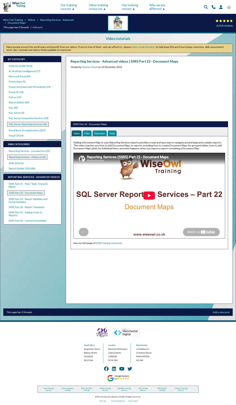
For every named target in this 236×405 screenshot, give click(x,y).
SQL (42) (13, 107)
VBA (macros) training (162, 389)
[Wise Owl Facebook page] (106, 368)
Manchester (142, 345)
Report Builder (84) (19, 102)
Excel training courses (49, 389)
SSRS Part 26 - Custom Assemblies (27, 220)
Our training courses (68, 7)
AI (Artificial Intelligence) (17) (24, 71)
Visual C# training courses (181, 389)
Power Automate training (68, 389)
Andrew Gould (89, 66)
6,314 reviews (224, 25)
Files (87, 133)
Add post (37, 27)
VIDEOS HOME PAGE (20, 65)
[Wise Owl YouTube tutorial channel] (121, 368)
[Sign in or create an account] (221, 7)
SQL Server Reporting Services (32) (28, 124)
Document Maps (17, 22)
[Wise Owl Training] (13, 12)
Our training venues (130, 7)
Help (112, 133)
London (111, 345)
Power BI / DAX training (86, 389)
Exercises (99, 133)
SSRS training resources (109, 243)
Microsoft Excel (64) (19, 76)
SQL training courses (143, 389)
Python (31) (15, 97)
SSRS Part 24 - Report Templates (27, 207)
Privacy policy (133, 401)
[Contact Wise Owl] (213, 7)
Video (77, 133)
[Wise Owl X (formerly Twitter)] (130, 368)
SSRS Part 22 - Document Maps (26, 192)
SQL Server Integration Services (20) (28, 118)
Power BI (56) (16, 92)
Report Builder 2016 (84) (22, 168)
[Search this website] (206, 7)
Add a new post (221, 312)
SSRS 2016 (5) (16, 163)
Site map (103, 401)
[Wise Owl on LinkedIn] (114, 368)
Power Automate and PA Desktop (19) (29, 86)
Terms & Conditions (118, 401)
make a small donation (143, 46)
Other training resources (98, 7)
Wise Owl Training (13, 19)
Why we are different (157, 7)
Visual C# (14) (16, 135)
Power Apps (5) (17, 81)
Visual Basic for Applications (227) (27, 130)
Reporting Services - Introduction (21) (29, 150)
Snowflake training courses (124, 389)
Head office (89, 345)
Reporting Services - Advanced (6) (27, 157)
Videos (31, 19)
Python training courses (105, 389)
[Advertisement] (149, 94)
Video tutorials (118, 38)
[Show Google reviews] (118, 381)
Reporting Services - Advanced (57, 19)
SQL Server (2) (16, 112)
